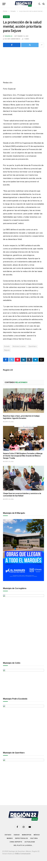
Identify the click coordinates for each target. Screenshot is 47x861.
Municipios (26, 835)
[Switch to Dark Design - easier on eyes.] (39, 4)
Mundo (10, 838)
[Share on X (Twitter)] (30, 45)
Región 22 (8, 36)
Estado (6, 16)
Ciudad (17, 835)
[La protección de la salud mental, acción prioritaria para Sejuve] (23, 63)
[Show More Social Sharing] (41, 45)
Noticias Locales (19, 346)
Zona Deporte (16, 842)
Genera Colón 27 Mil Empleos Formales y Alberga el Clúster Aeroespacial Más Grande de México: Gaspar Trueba (22, 455)
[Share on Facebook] (11, 45)
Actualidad (30, 842)
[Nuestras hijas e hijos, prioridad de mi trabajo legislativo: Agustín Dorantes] (23, 400)
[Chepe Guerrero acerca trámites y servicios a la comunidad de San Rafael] (23, 478)
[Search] (43, 4)
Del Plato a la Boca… (23, 845)
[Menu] (4, 4)
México (37, 835)
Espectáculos (21, 838)
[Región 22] (23, 4)
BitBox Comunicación (22, 854)
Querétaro (33, 346)
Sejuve (7, 350)
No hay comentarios (12, 39)
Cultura (34, 838)
